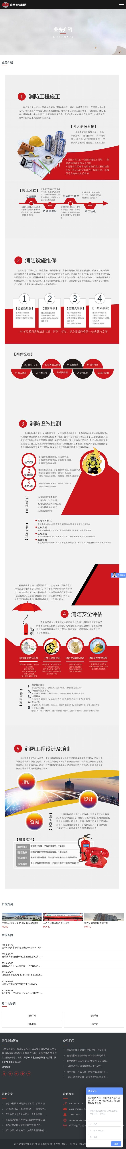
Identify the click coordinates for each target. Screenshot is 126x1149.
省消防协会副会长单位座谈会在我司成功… (22, 956)
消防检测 (32, 1024)
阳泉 (12, 1062)
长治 (4, 1062)
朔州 (8, 1062)
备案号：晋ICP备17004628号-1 (76, 1144)
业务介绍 (68, 36)
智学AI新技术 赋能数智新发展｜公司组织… (22, 947)
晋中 (28, 1057)
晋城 (41, 1057)
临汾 (37, 1057)
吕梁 (32, 1057)
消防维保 (94, 1015)
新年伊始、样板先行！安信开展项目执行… (22, 993)
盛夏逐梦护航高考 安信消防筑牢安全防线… (22, 974)
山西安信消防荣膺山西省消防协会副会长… (87, 1077)
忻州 (50, 1057)
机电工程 (94, 1024)
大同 (54, 1057)
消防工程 (32, 1015)
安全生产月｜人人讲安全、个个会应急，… (22, 965)
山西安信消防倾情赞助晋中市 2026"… (20, 984)
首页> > (60, 36)
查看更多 (6, 1066)
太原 (24, 1057)
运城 (45, 1057)
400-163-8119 (76, 1103)
